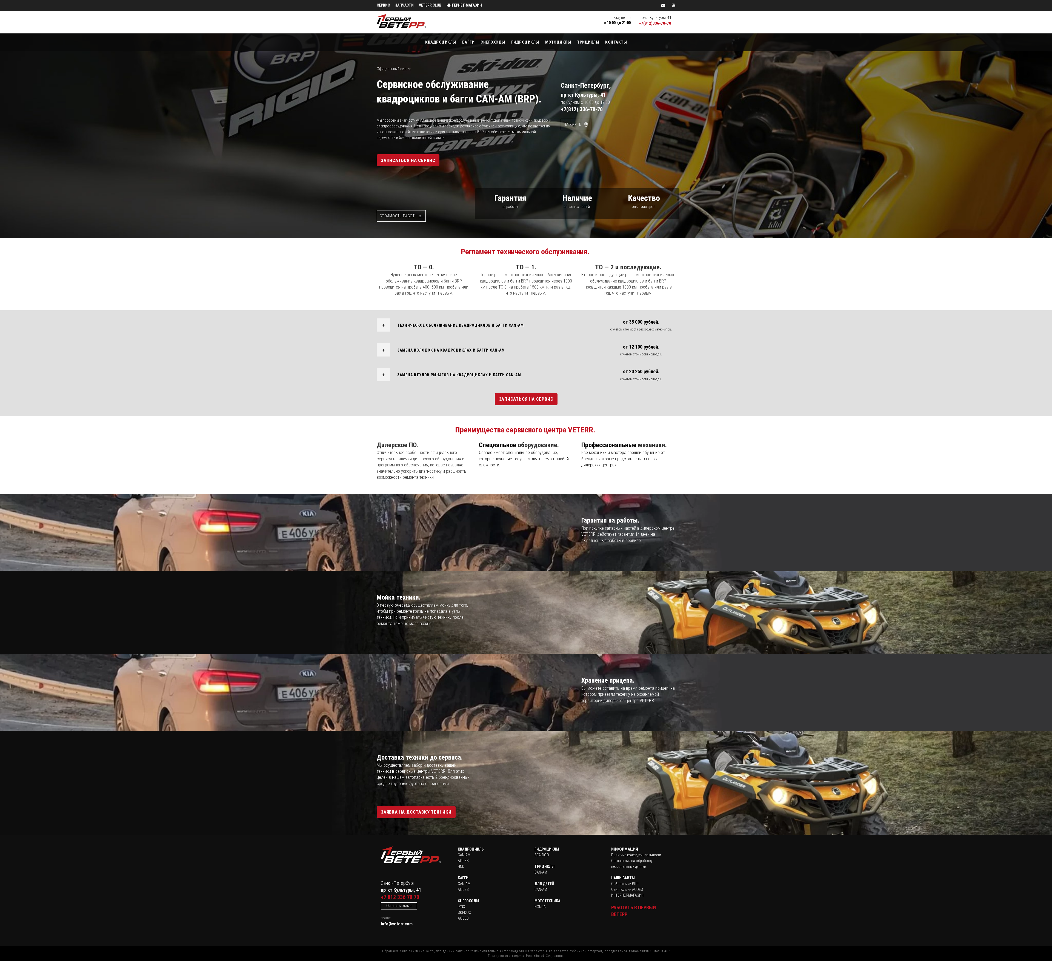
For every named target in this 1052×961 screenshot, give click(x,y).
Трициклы (588, 42)
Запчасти (404, 5)
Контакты (616, 42)
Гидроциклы (525, 42)
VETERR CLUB (430, 5)
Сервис (383, 5)
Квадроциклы (440, 42)
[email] (663, 5)
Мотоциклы (558, 42)
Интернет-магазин (464, 5)
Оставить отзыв (398, 905)
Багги (468, 42)
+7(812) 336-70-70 (582, 109)
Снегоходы (493, 42)
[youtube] (673, 5)
